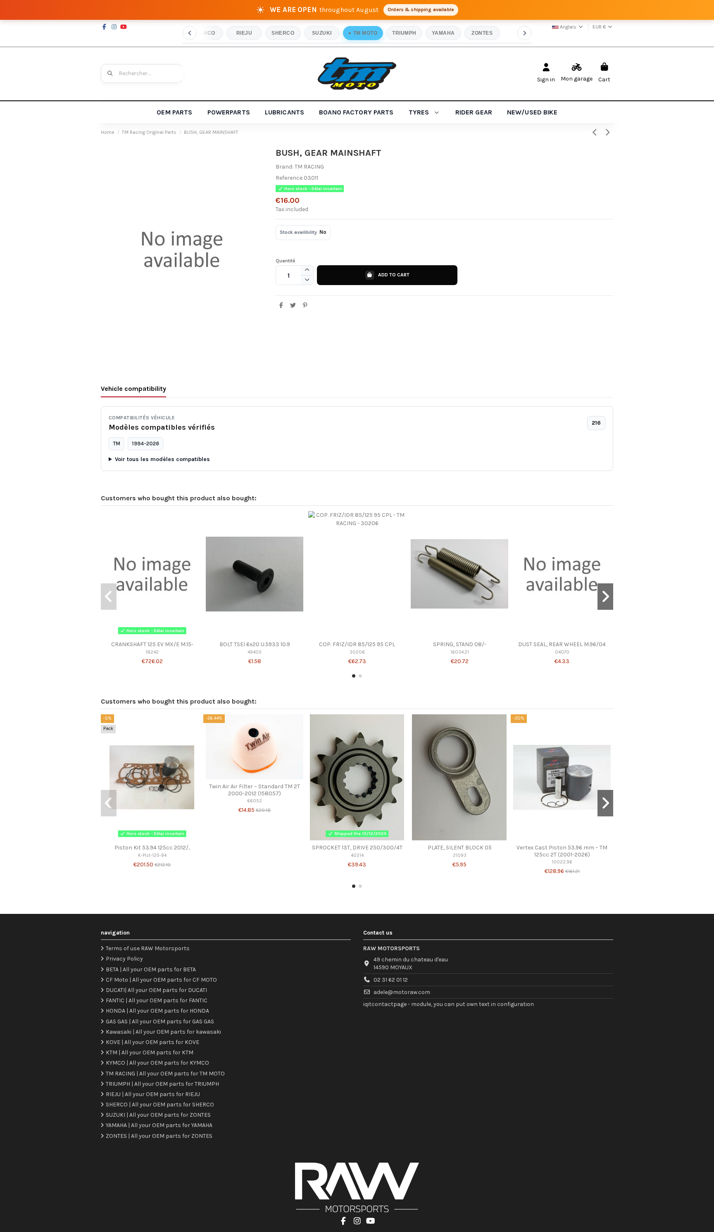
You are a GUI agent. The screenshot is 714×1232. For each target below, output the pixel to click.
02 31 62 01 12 (391, 979)
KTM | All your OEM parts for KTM (149, 1052)
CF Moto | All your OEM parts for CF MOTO (161, 979)
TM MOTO (365, 33)
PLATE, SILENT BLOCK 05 (460, 847)
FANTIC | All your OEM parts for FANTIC (156, 1000)
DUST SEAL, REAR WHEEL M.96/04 (562, 644)
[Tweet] (293, 305)
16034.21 (459, 652)
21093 (459, 855)
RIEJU (244, 33)
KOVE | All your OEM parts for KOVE (152, 1042)
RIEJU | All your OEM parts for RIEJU (153, 1094)
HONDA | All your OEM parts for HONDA (157, 1010)
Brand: (284, 166)
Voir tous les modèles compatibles (162, 459)
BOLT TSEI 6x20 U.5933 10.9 (254, 644)
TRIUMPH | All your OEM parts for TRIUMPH (162, 1083)
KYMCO (205, 33)
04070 (562, 652)
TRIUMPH (404, 33)
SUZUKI (322, 33)
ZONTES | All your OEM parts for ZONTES (159, 1135)
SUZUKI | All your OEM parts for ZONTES (158, 1114)
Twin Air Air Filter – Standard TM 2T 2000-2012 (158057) (254, 790)
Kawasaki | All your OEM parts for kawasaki (163, 1031)
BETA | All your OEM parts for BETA (151, 969)
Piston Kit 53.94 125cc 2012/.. (152, 847)
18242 (152, 652)
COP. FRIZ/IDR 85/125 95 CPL (357, 644)
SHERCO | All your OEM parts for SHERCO (160, 1104)
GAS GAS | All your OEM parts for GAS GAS (160, 1021)
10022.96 (562, 862)
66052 (254, 801)
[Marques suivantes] (524, 33)
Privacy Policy (124, 958)
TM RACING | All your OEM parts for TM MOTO (165, 1073)
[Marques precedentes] (190, 33)
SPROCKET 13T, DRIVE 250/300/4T (357, 847)
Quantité (285, 260)
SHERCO (282, 33)
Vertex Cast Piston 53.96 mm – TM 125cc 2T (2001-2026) (561, 851)
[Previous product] (596, 133)
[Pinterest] (305, 305)
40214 (357, 855)
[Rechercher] (110, 73)
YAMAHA (443, 33)
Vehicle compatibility (133, 388)
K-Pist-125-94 (152, 855)
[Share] (281, 305)
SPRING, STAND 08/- (459, 644)
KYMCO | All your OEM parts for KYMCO (157, 1062)
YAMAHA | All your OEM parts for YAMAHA (159, 1125)
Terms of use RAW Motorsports (148, 948)
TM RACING (309, 166)
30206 (357, 652)
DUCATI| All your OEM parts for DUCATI (156, 990)
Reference (289, 177)
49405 (255, 652)
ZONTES (482, 33)
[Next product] (607, 133)
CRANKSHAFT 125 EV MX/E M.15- (152, 644)
